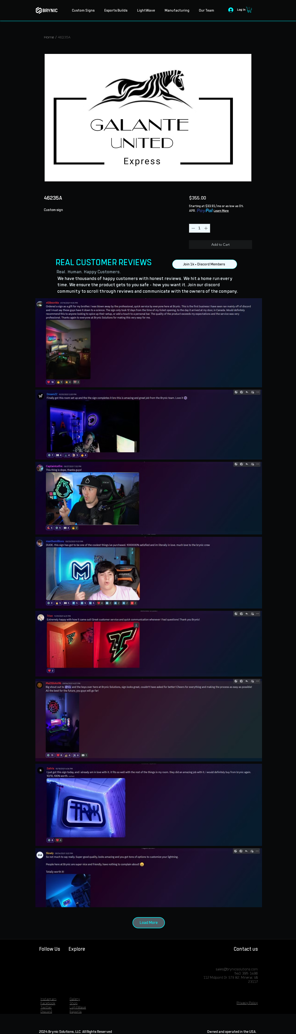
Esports (76, 1011)
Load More (149, 923)
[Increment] (206, 228)
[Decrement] (193, 228)
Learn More (221, 210)
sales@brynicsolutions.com (237, 969)
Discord (46, 1011)
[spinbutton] (199, 228)
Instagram (48, 999)
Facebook (47, 1003)
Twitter (46, 1007)
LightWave (78, 1007)
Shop (73, 1003)
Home (49, 37)
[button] (249, 9)
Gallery (75, 999)
